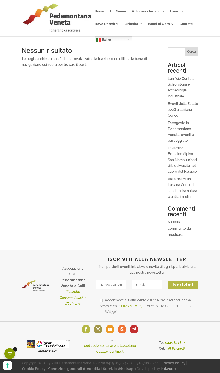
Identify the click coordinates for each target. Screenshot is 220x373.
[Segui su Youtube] (110, 329)
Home (99, 11)
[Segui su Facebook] (86, 329)
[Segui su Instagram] (98, 329)
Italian (106, 39)
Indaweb (168, 369)
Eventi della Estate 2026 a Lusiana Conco (183, 109)
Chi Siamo (118, 11)
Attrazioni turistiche (148, 11)
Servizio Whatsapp (119, 369)
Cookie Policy (34, 369)
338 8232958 (175, 348)
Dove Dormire (106, 24)
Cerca (191, 51)
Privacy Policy (131, 306)
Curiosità (130, 24)
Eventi (175, 11)
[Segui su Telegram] (134, 329)
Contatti (186, 24)
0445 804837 (175, 343)
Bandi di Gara (159, 24)
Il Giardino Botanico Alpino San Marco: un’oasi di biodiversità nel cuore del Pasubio (182, 159)
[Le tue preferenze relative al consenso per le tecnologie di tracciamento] (7, 365)
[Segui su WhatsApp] (122, 329)
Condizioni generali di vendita (74, 369)
